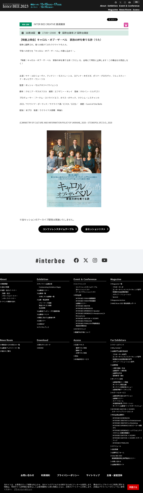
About (103, 5)
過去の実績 (5, 287)
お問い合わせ (27, 475)
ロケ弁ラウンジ (80, 329)
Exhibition (113, 5)
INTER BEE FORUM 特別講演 (85, 301)
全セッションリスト (95, 229)
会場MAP (41, 324)
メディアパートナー (9, 298)
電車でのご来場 (81, 348)
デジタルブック (43, 327)
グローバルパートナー (10, 296)
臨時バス (79, 350)
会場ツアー (42, 321)
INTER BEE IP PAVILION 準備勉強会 (88, 323)
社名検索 (42, 308)
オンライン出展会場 (45, 284)
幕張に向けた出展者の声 (46, 317)
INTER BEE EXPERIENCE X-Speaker (88, 311)
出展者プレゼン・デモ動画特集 (49, 311)
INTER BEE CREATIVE (83, 306)
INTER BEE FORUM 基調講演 (85, 298)
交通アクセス (79, 345)
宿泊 (76, 356)
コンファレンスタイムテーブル (58, 229)
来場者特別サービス (82, 359)
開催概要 (4, 284)
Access (136, 9)
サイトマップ (93, 475)
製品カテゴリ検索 (45, 305)
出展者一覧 (42, 293)
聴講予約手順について (82, 332)
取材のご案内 (6, 351)
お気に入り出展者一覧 (46, 296)
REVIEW (40, 348)
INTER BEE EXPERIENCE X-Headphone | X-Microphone (90, 314)
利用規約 (45, 475)
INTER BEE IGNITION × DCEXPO (87, 318)
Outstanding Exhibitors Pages (50, 287)
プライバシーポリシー (68, 475)
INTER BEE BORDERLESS (84, 308)
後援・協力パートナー (9, 290)
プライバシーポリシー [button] (23, 489)
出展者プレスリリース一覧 (10, 348)
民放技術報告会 (81, 326)
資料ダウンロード (44, 345)
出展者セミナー (43, 290)
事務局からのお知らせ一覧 (10, 345)
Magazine (113, 9)
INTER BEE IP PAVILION (84, 321)
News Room (125, 9)
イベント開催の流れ (8, 301)
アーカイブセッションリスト (86, 292)
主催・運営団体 (114, 475)
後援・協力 (6, 293)
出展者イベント (43, 314)
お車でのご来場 (81, 353)
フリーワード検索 (45, 303)
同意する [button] (133, 487)
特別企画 (78, 295)
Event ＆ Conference (129, 5)
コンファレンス (80, 284)
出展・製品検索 (43, 300)
